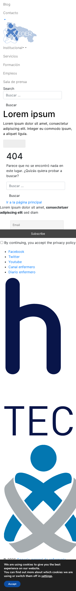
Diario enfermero (21, 272)
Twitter (14, 257)
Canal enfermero (21, 267)
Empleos (10, 73)
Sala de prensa (15, 82)
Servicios (10, 56)
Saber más (14, 144)
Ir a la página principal (24, 202)
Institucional (12, 48)
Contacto (10, 13)
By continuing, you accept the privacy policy (39, 242)
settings (46, 576)
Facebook (16, 251)
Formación (11, 65)
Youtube (15, 262)
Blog (6, 4)
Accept (12, 584)
